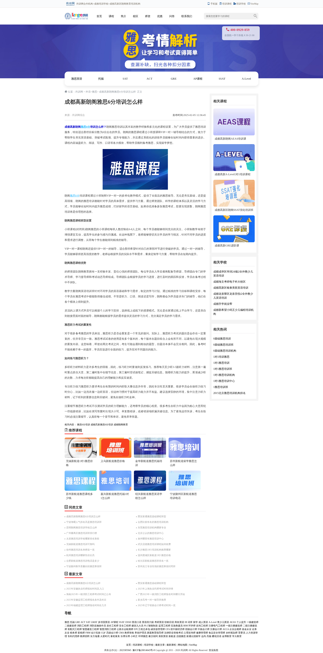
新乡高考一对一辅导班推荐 (152, 600)
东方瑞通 (95, 636)
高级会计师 (112, 632)
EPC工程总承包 (142, 629)
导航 (68, 613)
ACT (149, 78)
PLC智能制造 (151, 625)
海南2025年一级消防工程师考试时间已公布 (88, 594)
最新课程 (171, 645)
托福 (101, 78)
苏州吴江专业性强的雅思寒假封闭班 (156, 566)
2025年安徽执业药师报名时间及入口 (85, 588)
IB (186, 622)
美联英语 (163, 636)
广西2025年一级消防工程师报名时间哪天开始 (161, 594)
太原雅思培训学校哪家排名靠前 (82, 538)
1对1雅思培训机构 (224, 374)
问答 (172, 16)
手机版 (214, 4)
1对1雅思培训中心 (224, 381)
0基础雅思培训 (222, 338)
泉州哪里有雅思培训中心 (151, 538)
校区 (135, 16)
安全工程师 (125, 625)
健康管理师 (202, 632)
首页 (99, 16)
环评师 (191, 625)
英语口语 (137, 622)
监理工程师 (164, 625)
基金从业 (246, 629)
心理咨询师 (189, 632)
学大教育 (237, 636)
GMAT (94, 622)
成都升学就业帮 (222, 303)
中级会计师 (203, 629)
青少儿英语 (223, 622)
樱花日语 (216, 636)
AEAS (233, 622)
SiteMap (254, 4)
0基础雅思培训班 (223, 344)
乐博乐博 (125, 636)
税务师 (73, 632)
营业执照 (213, 650)
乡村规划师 (232, 632)
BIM (185, 625)
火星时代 (105, 636)
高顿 (209, 636)
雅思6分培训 (83, 424)
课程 (111, 16)
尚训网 (79, 4)
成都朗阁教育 (121, 424)
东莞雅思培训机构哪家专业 (152, 527)
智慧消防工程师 (108, 629)
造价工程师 (112, 625)
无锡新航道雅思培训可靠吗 (80, 544)
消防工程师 (83, 625)
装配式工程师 (75, 629)
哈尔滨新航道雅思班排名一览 (153, 561)
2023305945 (125, 650)
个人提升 (241, 622)
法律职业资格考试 (173, 632)
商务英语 (179, 622)
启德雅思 (181, 636)
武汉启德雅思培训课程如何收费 (154, 544)
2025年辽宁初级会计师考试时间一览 (156, 605)
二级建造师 (70, 625)
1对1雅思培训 (221, 362)
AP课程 (197, 78)
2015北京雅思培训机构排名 (229, 393)
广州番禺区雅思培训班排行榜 (81, 533)
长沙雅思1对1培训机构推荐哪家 (154, 550)
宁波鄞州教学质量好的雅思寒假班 (84, 566)
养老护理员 (140, 632)
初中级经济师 (177, 629)
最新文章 (160, 645)
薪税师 (81, 632)
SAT (125, 78)
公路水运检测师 (125, 629)
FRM (87, 632)
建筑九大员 (137, 625)
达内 (203, 636)
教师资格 (129, 632)
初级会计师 (191, 629)
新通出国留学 (193, 636)
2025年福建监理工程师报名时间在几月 (86, 605)
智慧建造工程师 (90, 629)
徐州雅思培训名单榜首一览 (80, 550)
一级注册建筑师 (234, 625)
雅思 (94, 91)
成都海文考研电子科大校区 (229, 281)
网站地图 (182, 645)
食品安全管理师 (217, 632)
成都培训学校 (101, 4)
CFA (168, 629)
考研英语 (159, 622)
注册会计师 (216, 629)
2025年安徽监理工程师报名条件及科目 (86, 600)
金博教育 (226, 636)
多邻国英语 (104, 622)
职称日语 (169, 622)
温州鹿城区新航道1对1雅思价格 (154, 555)
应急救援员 (177, 625)
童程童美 (115, 636)
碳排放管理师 (158, 629)
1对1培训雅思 (221, 356)
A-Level (246, 78)
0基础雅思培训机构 (224, 350)
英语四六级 (148, 622)
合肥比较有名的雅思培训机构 (153, 522)
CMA (121, 632)
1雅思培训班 (220, 387)
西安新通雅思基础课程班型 (152, 516)
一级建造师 (252, 622)
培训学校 (241, 4)
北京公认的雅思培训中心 (151, 533)
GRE (174, 78)
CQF (103, 632)
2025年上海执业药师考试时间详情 (155, 588)
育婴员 (241, 632)
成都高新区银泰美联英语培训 (230, 287)
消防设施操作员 (97, 625)
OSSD (128, 622)
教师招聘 (84, 636)
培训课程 (227, 4)
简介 (123, 16)
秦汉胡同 (153, 636)
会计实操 (95, 632)
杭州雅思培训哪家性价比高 (80, 555)
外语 (88, 91)
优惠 (160, 16)
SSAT (222, 78)
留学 (195, 622)
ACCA (226, 629)
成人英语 (203, 622)
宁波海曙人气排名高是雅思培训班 (84, 522)
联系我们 (186, 16)
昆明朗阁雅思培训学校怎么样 (81, 527)
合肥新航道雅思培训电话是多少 (82, 561)
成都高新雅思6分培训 (102, 424)
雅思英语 (76, 78)
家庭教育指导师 (155, 632)
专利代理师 (73, 636)
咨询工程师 (202, 625)
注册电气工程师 (217, 625)
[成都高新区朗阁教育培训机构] (76, 13)
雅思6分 (85, 126)
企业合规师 (235, 629)
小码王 (134, 636)
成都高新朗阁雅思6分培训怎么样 (83, 516)
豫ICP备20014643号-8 (143, 650)
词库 (190, 622)
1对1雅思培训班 (222, 368)
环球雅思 (143, 636)
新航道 (172, 636)
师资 (147, 16)
